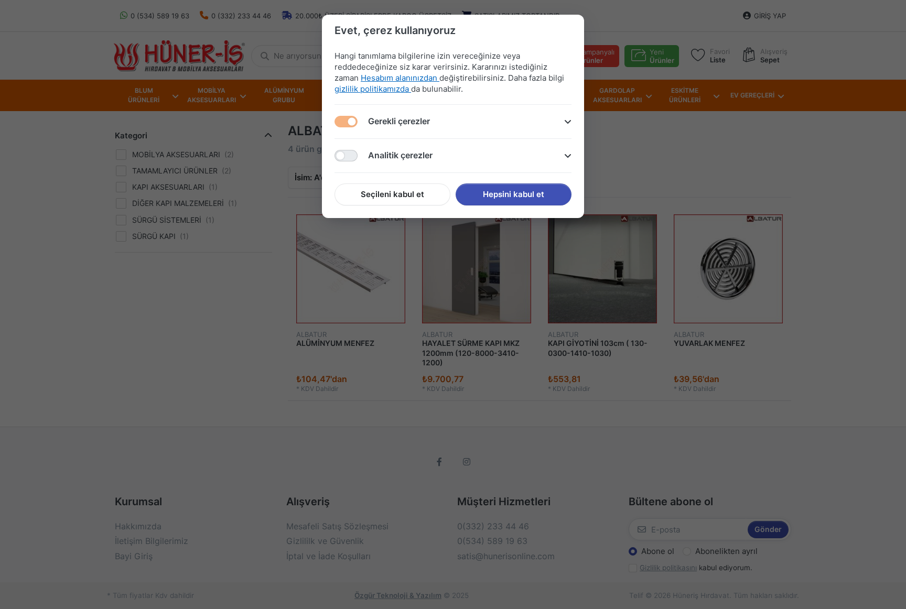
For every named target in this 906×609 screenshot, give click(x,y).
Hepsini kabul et (513, 194)
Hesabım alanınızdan (400, 78)
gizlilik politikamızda (373, 89)
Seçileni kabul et (392, 194)
